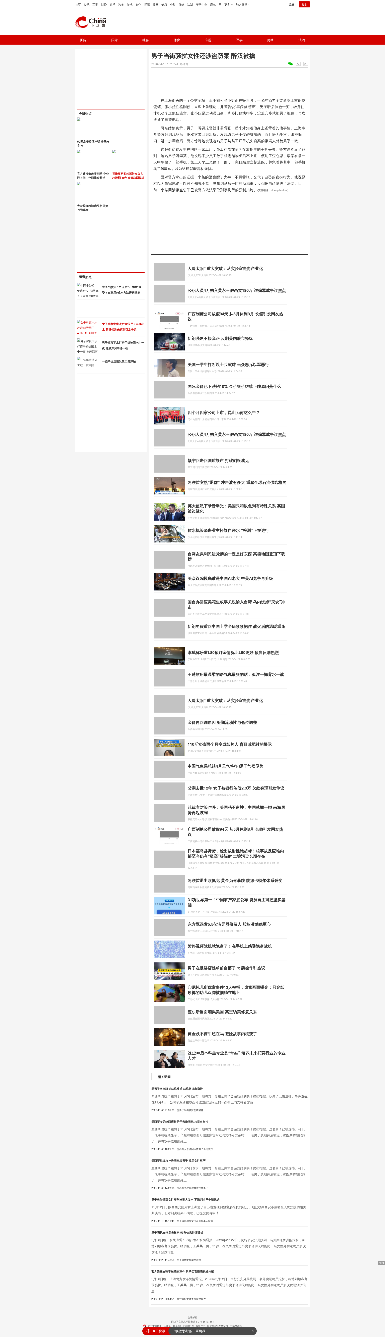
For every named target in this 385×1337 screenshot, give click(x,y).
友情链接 (223, 1325)
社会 (145, 40)
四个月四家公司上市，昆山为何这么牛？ (224, 412)
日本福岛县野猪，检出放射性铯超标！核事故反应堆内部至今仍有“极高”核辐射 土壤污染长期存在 (236, 853)
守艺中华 (201, 4)
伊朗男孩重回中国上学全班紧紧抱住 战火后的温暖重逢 (236, 626)
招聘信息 (189, 1325)
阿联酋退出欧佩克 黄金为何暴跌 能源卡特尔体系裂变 (235, 880)
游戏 (130, 4)
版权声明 (200, 1325)
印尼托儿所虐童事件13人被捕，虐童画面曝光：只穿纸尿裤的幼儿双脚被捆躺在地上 (236, 989)
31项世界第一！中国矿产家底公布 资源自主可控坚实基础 (237, 902)
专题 (208, 40)
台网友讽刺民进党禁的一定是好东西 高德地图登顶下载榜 (236, 556)
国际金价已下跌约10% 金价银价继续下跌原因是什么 (234, 386)
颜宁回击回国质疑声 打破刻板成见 (218, 460)
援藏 (147, 4)
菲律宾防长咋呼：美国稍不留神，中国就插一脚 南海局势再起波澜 (236, 809)
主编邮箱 (192, 1317)
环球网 (184, 64)
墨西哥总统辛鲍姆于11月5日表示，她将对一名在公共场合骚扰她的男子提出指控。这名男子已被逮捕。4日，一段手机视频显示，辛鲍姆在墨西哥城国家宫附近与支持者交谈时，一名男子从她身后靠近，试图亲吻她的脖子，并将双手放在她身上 (228, 1174)
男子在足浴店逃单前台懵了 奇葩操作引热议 (226, 968)
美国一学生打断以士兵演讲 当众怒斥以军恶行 (228, 364)
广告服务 (166, 1325)
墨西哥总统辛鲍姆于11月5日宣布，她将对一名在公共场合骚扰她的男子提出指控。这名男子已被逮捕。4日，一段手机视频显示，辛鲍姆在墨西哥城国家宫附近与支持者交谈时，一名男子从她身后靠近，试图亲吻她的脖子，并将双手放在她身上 (228, 1135)
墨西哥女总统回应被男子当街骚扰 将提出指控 (179, 1121)
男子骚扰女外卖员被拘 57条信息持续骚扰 (177, 1232)
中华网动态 (236, 1325)
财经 (104, 4)
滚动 (302, 40)
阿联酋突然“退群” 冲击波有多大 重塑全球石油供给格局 (237, 482)
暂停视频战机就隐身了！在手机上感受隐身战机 (230, 946)
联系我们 (177, 1325)
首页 (78, 4)
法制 (190, 4)
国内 (83, 40)
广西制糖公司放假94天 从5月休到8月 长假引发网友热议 (235, 316)
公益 (173, 4)
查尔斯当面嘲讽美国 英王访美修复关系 (222, 1011)
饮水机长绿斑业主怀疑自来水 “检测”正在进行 (228, 530)
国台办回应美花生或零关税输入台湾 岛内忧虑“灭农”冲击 (236, 604)
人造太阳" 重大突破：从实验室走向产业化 (225, 268)
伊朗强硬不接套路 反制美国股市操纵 (220, 338)
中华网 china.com (92, 22)
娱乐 (112, 4)
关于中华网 (154, 1325)
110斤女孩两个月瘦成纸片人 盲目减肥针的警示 (230, 744)
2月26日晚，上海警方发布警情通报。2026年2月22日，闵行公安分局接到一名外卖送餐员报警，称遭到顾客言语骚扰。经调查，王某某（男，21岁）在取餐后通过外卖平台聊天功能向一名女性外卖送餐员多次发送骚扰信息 (229, 1285)
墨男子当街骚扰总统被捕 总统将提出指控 (177, 1089)
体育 (177, 40)
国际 (114, 40)
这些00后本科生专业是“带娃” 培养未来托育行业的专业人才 (237, 1055)
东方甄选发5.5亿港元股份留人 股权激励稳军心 (229, 924)
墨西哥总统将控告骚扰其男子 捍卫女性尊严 (178, 1160)
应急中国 (215, 4)
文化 (138, 4)
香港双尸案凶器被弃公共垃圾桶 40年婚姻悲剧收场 (128, 176)
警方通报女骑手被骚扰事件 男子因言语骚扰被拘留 (182, 1271)
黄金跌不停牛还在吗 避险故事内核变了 (222, 1033)
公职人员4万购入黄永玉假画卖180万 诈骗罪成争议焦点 (237, 290)
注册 (291, 4)
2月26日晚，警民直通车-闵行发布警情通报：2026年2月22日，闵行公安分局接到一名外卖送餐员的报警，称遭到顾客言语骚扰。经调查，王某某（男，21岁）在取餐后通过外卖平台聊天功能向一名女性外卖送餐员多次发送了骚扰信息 (228, 1246)
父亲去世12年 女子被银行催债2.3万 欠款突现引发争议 (236, 788)
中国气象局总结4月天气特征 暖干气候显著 (225, 766)
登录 (304, 4)
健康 (164, 4)
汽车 (121, 4)
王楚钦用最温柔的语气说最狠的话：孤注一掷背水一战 (236, 674)
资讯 (86, 4)
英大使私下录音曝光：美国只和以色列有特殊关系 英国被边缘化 (236, 508)
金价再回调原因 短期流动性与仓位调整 (222, 722)
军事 (95, 4)
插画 (155, 4)
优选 (181, 4)
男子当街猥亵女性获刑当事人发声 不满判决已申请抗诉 (185, 1199)
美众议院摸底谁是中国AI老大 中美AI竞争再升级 (230, 578)
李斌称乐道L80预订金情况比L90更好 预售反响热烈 (233, 652)
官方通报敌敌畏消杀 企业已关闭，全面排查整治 (93, 176)
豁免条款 (212, 1325)
